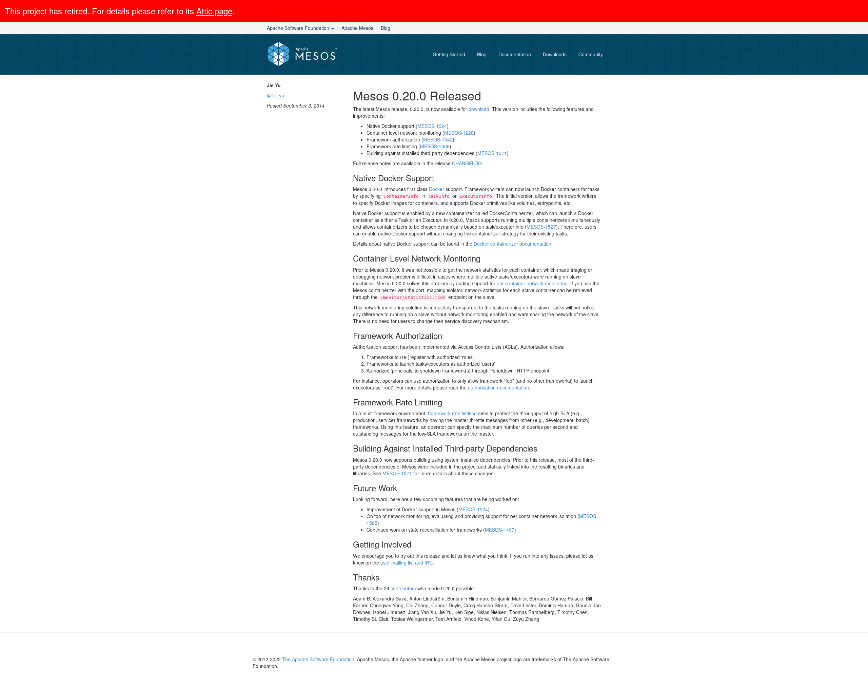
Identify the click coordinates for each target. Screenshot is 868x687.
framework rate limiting (452, 413)
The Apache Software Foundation (318, 659)
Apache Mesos (357, 27)
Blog (385, 27)
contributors (403, 588)
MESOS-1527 (541, 226)
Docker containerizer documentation (512, 243)
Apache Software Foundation (299, 27)
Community (590, 54)
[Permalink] (487, 95)
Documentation (514, 54)
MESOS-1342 (438, 139)
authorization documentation (498, 387)
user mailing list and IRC (406, 562)
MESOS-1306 (435, 146)
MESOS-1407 (499, 529)
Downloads (555, 54)
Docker (436, 189)
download (479, 109)
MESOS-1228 (459, 132)
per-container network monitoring (532, 283)
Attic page (214, 11)
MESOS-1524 (432, 125)
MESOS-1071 (492, 153)
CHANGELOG (467, 163)
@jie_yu (275, 95)
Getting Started (449, 54)
